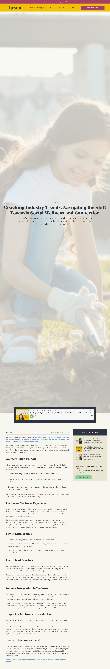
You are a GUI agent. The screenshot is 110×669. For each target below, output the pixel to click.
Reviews (52, 8)
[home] (15, 8)
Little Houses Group (23, 525)
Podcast (55, 203)
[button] (37, 8)
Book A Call (83, 477)
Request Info (92, 8)
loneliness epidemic (39, 494)
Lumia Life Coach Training (21, 649)
